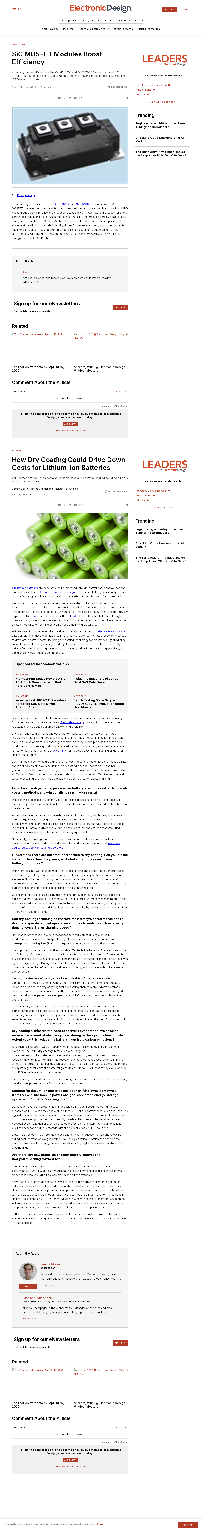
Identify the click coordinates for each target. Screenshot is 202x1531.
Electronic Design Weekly (93, 29)
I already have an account (70, 430)
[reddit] (75, 98)
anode (35, 616)
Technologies (50, 29)
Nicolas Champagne (41, 488)
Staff (15, 87)
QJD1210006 (62, 204)
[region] (70, 399)
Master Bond (144, 89)
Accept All (187, 1525)
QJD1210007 (84, 204)
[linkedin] (64, 98)
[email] (80, 98)
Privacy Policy (96, 1524)
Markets (68, 29)
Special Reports (123, 29)
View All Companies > (163, 101)
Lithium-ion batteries (25, 587)
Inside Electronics (149, 29)
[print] (126, 98)
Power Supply (19, 45)
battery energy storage (110, 631)
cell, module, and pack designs (56, 592)
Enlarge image (26, 195)
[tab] (20, 391)
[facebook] (59, 98)
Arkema (73, 488)
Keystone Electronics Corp (152, 85)
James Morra (20, 488)
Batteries (17, 450)
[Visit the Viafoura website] (120, 406)
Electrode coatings (72, 722)
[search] (20, 9)
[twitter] (70, 98)
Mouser (141, 94)
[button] (14, 9)
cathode (72, 616)
